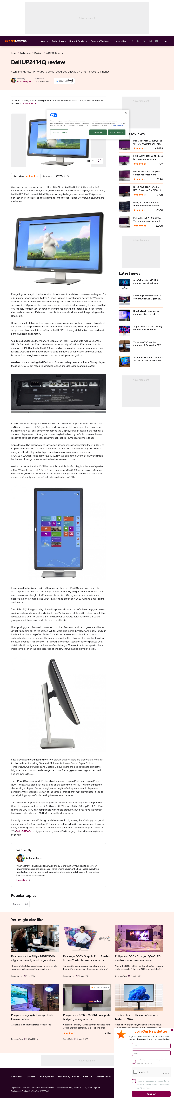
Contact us (17, 1076)
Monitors (38, 53)
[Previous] (15, 140)
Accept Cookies (116, 132)
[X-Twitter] (144, 41)
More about (22, 880)
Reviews (16, 904)
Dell (26, 904)
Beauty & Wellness (100, 41)
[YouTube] (157, 41)
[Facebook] (132, 41)
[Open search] (166, 41)
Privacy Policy (46, 1076)
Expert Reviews (13, 41)
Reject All (98, 132)
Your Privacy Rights (59, 132)
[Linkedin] (138, 41)
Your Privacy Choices (68, 1076)
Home (13, 53)
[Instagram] (151, 41)
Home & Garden (77, 41)
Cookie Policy (117, 125)
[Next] (101, 140)
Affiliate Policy (103, 1076)
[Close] (126, 113)
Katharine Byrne (24, 81)
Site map (31, 1076)
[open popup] (100, 161)
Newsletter (120, 41)
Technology (58, 41)
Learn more (27, 103)
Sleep (43, 41)
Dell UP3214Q (23, 831)
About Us (87, 1076)
